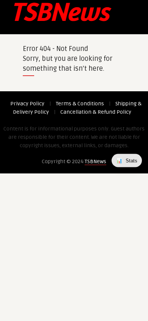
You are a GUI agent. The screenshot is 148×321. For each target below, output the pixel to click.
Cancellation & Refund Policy (95, 112)
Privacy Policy (27, 103)
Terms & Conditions (80, 103)
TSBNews (95, 161)
